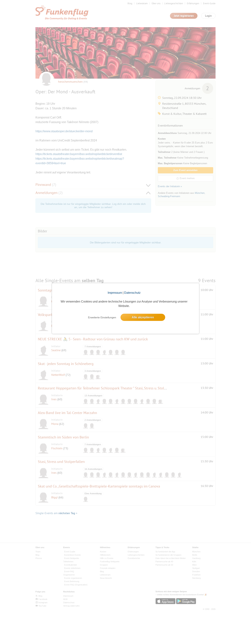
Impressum (115, 292)
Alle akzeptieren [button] (143, 317)
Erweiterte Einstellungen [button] (102, 317)
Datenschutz (132, 292)
